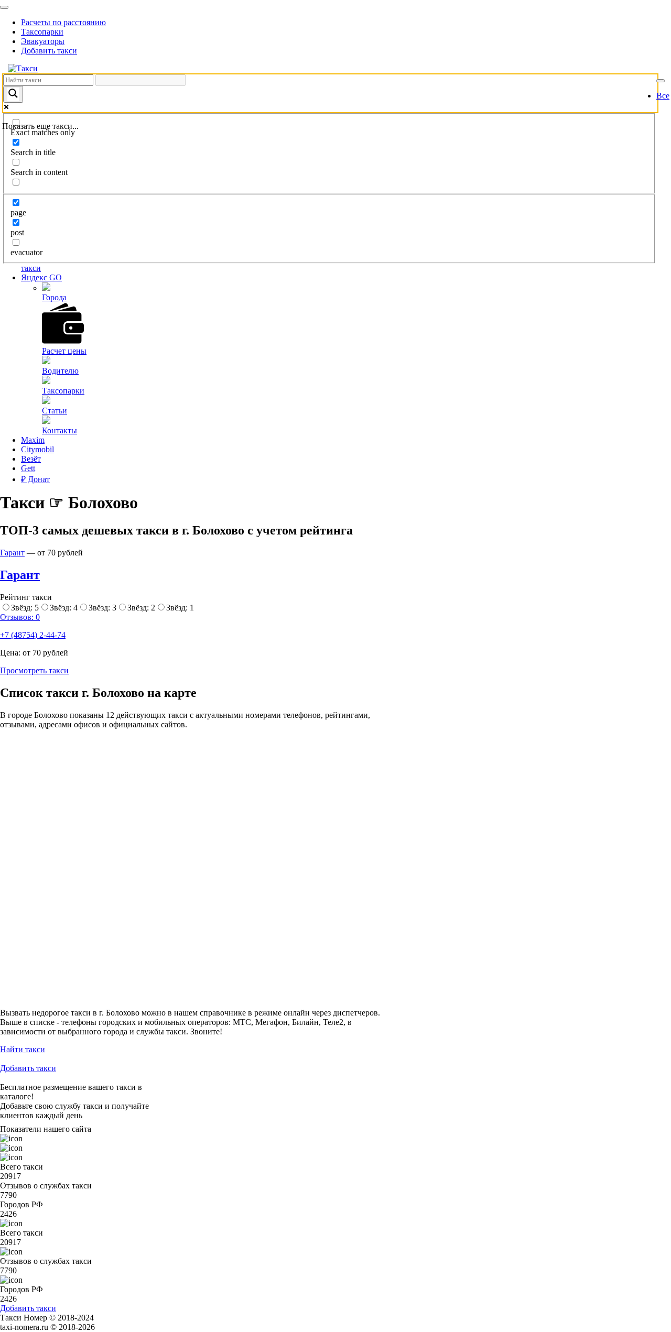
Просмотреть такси (34, 670)
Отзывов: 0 (20, 617)
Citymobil (37, 449)
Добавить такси (49, 50)
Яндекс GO (41, 277)
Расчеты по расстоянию (63, 22)
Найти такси (22, 1049)
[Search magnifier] (13, 94)
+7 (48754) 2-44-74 (33, 634)
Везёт (31, 458)
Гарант (12, 552)
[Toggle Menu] (4, 7)
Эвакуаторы (42, 41)
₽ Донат (35, 479)
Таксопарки (42, 31)
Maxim (33, 439)
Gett (28, 468)
